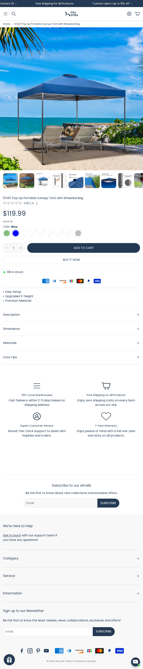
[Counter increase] (20, 248)
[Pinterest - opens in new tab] (38, 650)
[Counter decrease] (6, 248)
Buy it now (71, 260)
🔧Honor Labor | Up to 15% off (95, 3)
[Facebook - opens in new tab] (21, 650)
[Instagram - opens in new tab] (30, 650)
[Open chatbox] (135, 661)
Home (6, 24)
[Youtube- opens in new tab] (46, 650)
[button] (5, 14)
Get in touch (12, 535)
